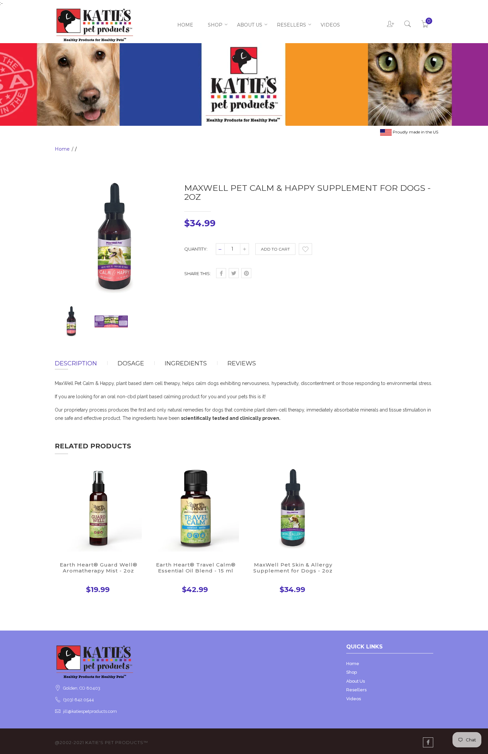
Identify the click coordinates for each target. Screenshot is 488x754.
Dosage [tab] (131, 363)
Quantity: (195, 249)
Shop (215, 25)
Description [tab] (76, 363)
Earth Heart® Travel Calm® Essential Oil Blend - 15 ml (196, 568)
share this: (197, 273)
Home (185, 25)
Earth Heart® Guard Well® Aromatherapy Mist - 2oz (98, 568)
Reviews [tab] (241, 363)
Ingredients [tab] (186, 363)
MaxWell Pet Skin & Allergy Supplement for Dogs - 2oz (293, 568)
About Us (249, 25)
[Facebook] (428, 742)
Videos (330, 25)
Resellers (291, 25)
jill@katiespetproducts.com (90, 711)
